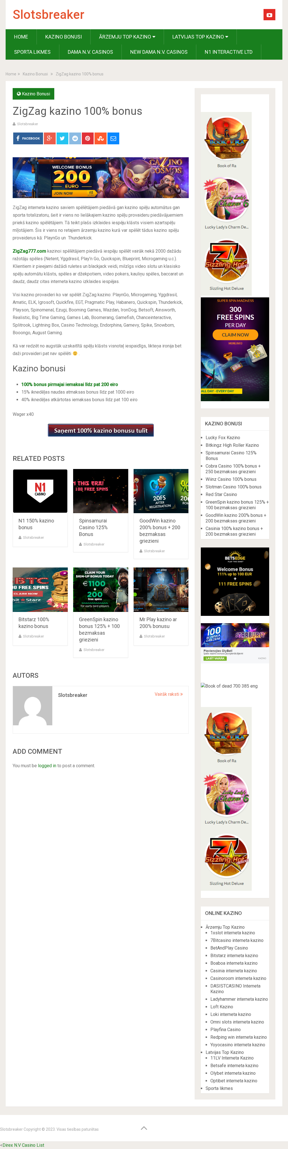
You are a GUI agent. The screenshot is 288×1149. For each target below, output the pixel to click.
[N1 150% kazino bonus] (40, 491)
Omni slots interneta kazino (237, 1022)
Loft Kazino (221, 1006)
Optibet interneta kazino (233, 1080)
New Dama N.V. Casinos (159, 52)
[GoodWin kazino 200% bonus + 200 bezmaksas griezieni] (161, 491)
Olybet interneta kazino (233, 1073)
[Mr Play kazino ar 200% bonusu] (161, 589)
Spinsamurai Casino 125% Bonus (93, 527)
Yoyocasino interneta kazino (237, 1044)
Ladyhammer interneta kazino (239, 999)
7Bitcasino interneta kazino (237, 940)
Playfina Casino (225, 1029)
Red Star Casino (221, 494)
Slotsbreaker (48, 14)
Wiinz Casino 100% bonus (231, 479)
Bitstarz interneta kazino (234, 955)
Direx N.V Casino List (23, 1145)
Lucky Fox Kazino (223, 437)
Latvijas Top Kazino (198, 37)
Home (21, 37)
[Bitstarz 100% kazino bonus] (40, 589)
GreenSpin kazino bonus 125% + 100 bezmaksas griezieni (237, 504)
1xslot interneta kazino (232, 932)
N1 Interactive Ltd (229, 52)
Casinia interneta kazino (233, 970)
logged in (47, 765)
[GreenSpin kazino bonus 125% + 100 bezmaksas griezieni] (100, 589)
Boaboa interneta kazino (234, 963)
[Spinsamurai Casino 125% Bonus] (100, 491)
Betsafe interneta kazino (234, 1065)
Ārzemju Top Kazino (125, 37)
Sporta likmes (32, 52)
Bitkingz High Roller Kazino (232, 445)
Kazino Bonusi (63, 37)
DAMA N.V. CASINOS (90, 52)
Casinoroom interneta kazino (238, 978)
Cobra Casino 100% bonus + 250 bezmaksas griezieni (233, 468)
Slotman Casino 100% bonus (234, 487)
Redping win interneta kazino (238, 1037)
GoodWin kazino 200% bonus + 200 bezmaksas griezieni (236, 518)
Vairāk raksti (167, 694)
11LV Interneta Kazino (232, 1058)
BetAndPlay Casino (229, 948)
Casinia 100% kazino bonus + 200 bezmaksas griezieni (234, 531)
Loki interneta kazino (230, 1014)
